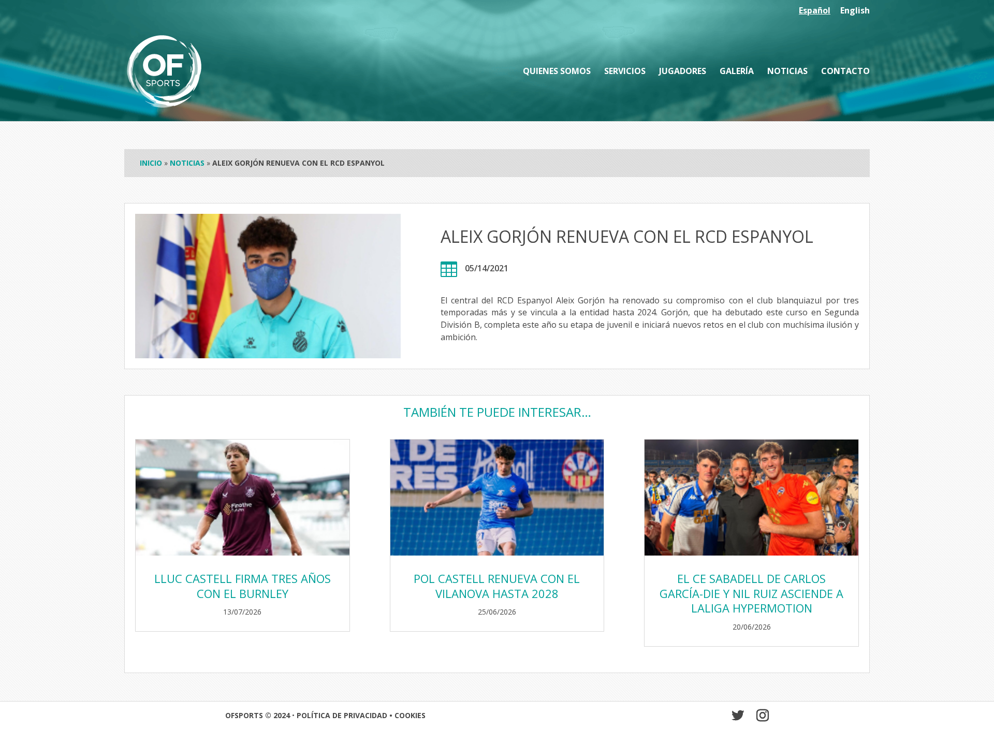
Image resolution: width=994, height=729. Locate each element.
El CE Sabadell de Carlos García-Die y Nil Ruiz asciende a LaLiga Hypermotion (751, 593)
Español (814, 11)
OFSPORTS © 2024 (257, 715)
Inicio (151, 163)
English (855, 11)
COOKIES (410, 715)
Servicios (625, 72)
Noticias (787, 72)
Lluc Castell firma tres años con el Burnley (242, 586)
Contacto (845, 72)
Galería (737, 72)
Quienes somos (557, 72)
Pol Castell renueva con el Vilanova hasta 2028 (497, 586)
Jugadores (682, 72)
